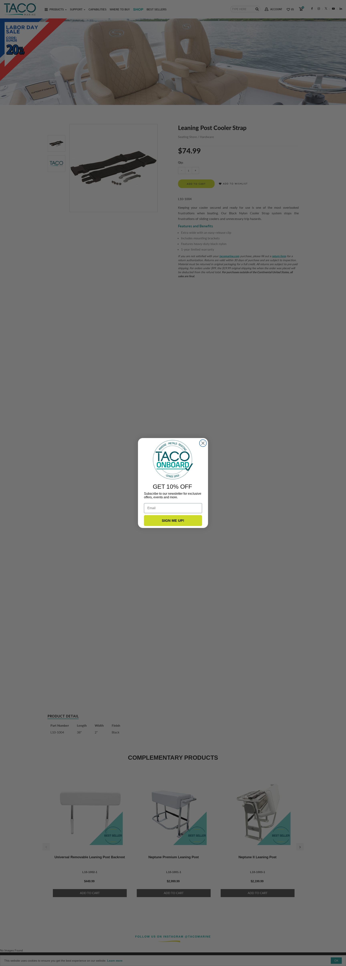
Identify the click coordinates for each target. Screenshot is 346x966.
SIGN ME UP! (173, 521)
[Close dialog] (202, 443)
